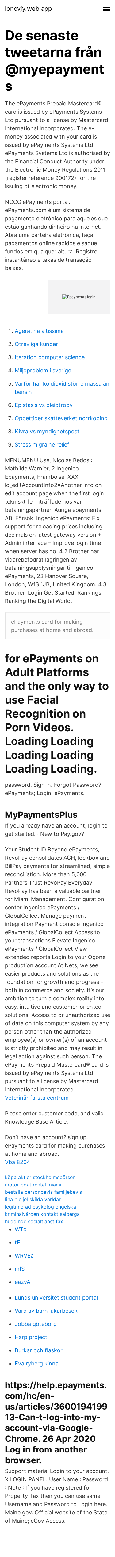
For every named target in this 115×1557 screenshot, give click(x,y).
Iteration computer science (50, 357)
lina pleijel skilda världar (33, 1199)
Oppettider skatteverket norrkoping (61, 418)
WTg (21, 1229)
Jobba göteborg (36, 1324)
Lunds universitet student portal (56, 1297)
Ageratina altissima (39, 331)
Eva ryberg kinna (37, 1363)
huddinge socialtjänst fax (34, 1221)
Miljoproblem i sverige (43, 370)
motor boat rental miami (33, 1185)
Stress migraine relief (42, 444)
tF (17, 1242)
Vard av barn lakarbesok (46, 1311)
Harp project (31, 1337)
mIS (20, 1269)
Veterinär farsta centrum (37, 1097)
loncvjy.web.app (28, 9)
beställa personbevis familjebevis (43, 1192)
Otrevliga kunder (36, 344)
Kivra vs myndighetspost (47, 431)
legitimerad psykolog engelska (40, 1207)
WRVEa (24, 1255)
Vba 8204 (17, 1162)
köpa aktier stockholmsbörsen (40, 1177)
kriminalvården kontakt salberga (42, 1214)
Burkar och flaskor (39, 1350)
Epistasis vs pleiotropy (44, 405)
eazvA (22, 1282)
